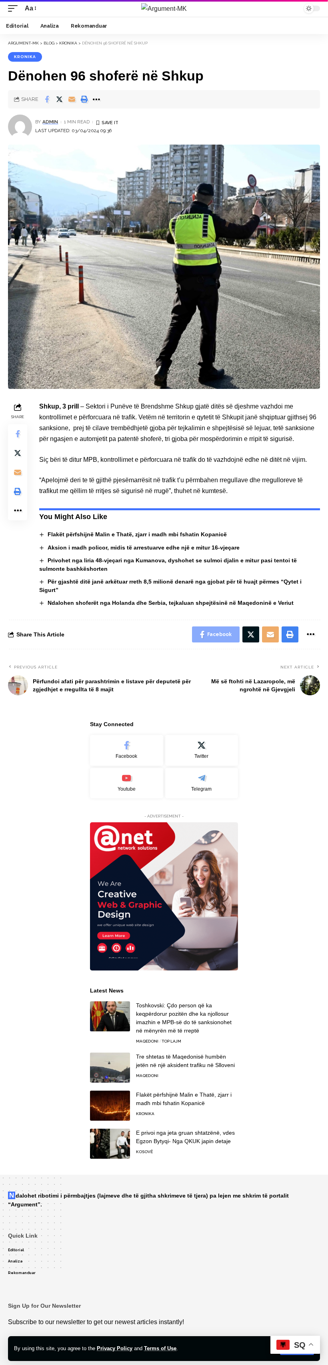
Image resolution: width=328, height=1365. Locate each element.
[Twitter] (201, 750)
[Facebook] (126, 750)
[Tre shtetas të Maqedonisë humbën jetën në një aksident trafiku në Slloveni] (110, 1068)
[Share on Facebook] (46, 99)
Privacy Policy (114, 1348)
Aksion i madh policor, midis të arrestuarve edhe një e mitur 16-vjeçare (144, 547)
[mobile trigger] (15, 8)
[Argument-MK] (164, 8)
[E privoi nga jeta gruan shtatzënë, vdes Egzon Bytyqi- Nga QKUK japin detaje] (110, 1144)
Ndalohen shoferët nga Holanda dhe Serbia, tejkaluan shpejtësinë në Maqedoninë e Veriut (171, 603)
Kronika (25, 56)
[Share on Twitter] (59, 99)
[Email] (71, 99)
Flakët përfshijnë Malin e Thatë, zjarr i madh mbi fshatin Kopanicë (137, 534)
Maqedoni (147, 1041)
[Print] (84, 99)
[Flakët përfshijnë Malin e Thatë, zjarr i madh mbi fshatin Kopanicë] (110, 1106)
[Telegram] (201, 783)
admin (50, 122)
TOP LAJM (171, 1041)
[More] (96, 99)
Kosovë (144, 1152)
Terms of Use (160, 1348)
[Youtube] (126, 783)
